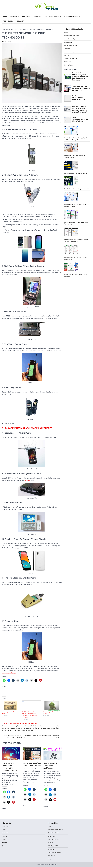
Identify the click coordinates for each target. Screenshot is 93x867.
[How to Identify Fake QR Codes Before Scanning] (71, 266)
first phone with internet (48, 726)
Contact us (67, 55)
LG (33, 543)
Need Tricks (6, 41)
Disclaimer (20, 21)
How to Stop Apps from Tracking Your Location (32, 764)
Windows (34, 723)
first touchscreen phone (31, 728)
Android (4, 723)
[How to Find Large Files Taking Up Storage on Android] (71, 147)
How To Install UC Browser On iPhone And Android (51, 765)
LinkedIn (4, 839)
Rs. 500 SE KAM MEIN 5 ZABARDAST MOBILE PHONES (27, 428)
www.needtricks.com (9, 673)
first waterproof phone (47, 728)
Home (5, 16)
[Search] (89, 18)
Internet (13, 16)
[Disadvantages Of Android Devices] (52, 705)
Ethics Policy (68, 42)
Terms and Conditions (70, 58)
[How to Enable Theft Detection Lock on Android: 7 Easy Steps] (71, 231)
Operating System (71, 16)
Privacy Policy (68, 65)
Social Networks (52, 16)
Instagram (5, 833)
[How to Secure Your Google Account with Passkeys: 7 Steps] (71, 196)
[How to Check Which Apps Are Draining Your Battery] (71, 214)
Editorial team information (71, 35)
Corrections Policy (69, 39)
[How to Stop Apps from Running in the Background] (71, 249)
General (37, 16)
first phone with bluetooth (30, 726)
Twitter (4, 829)
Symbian (16, 723)
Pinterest (4, 842)
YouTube (4, 836)
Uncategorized (25, 723)
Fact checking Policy (70, 45)
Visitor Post (67, 61)
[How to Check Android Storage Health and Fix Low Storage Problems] (71, 130)
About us (67, 48)
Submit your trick (69, 52)
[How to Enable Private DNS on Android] (71, 165)
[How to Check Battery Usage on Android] (71, 180)
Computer (26, 16)
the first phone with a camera (23, 730)
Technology (8, 21)
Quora (3, 846)
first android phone (14, 726)
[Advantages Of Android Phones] (11, 705)
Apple (10, 723)
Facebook (5, 826)
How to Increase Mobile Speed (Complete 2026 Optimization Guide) (10, 766)
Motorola (28, 480)
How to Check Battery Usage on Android (76, 189)
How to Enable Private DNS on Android (75, 173)
